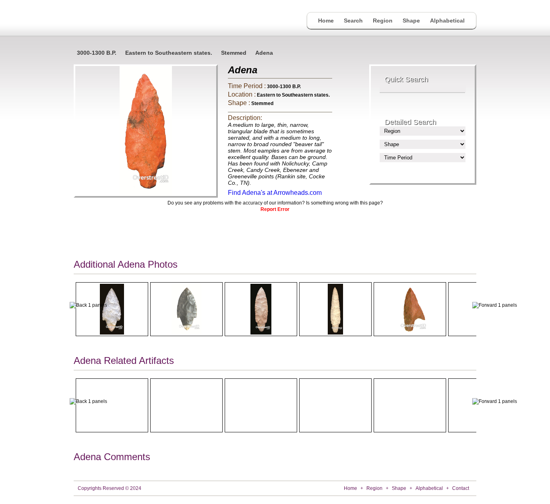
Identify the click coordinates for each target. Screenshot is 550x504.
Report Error (275, 209)
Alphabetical (447, 20)
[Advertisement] (275, 234)
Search (353, 20)
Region (383, 20)
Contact (460, 488)
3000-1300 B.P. (96, 53)
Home (326, 20)
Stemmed (233, 53)
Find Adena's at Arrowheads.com (275, 192)
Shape (411, 20)
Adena (264, 53)
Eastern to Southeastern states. (168, 53)
